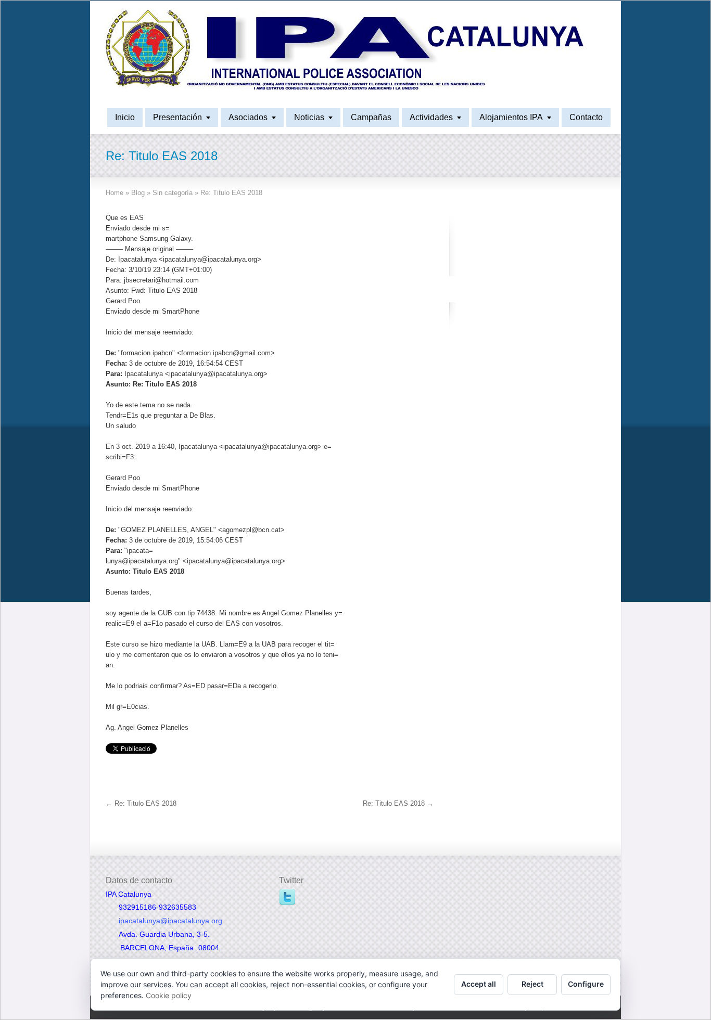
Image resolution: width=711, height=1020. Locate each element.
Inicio (125, 117)
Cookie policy (169, 995)
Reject (532, 983)
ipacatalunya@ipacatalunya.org (170, 920)
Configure (586, 983)
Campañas (371, 117)
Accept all (478, 983)
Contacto (586, 117)
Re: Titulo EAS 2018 (141, 803)
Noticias (309, 117)
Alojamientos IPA (511, 117)
